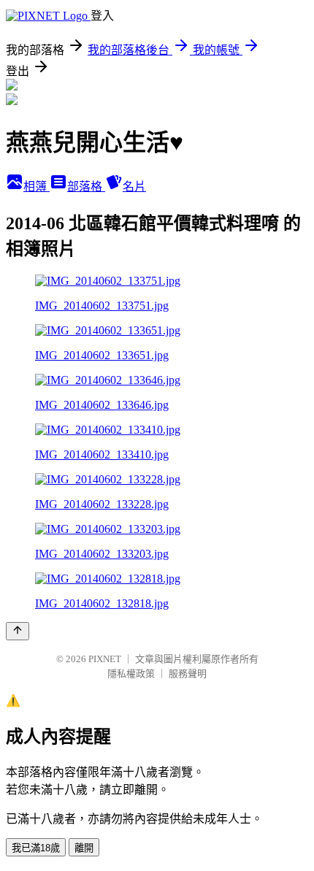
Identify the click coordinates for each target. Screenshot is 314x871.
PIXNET (104, 658)
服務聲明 (188, 673)
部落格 (86, 186)
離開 (83, 848)
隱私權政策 (131, 673)
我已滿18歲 (36, 848)
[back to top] (17, 631)
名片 (134, 186)
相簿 (36, 186)
